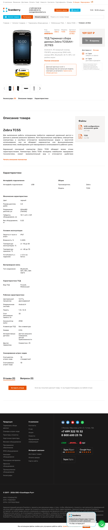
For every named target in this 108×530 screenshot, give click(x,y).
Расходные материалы (11, 460)
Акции (31, 432)
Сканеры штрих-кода (11, 431)
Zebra (56, 32)
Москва (96, 50)
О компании (7, 2)
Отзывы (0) (9, 378)
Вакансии (16, 2)
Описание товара (25, 98)
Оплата (32, 2)
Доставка (24, 2)
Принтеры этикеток (10, 435)
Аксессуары (9, 98)
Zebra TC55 (71, 23)
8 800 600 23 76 (35, 10)
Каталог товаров (18, 23)
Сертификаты (61, 2)
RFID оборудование (10, 451)
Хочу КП (76, 10)
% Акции (76, 2)
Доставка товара (35, 454)
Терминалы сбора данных (38, 23)
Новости (43, 2)
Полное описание (51, 61)
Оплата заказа (34, 458)
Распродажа (27, 17)
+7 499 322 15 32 (35, 8)
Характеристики (41, 98)
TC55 (63, 32)
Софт (37, 2)
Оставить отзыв (17, 388)
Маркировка (85, 2)
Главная (6, 23)
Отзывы (69, 2)
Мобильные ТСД (57, 23)
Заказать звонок (61, 10)
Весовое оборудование (12, 442)
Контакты (51, 2)
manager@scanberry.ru (37, 12)
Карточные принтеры (11, 438)
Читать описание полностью (15, 160)
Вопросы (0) (26, 378)
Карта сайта (33, 461)
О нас (31, 429)
